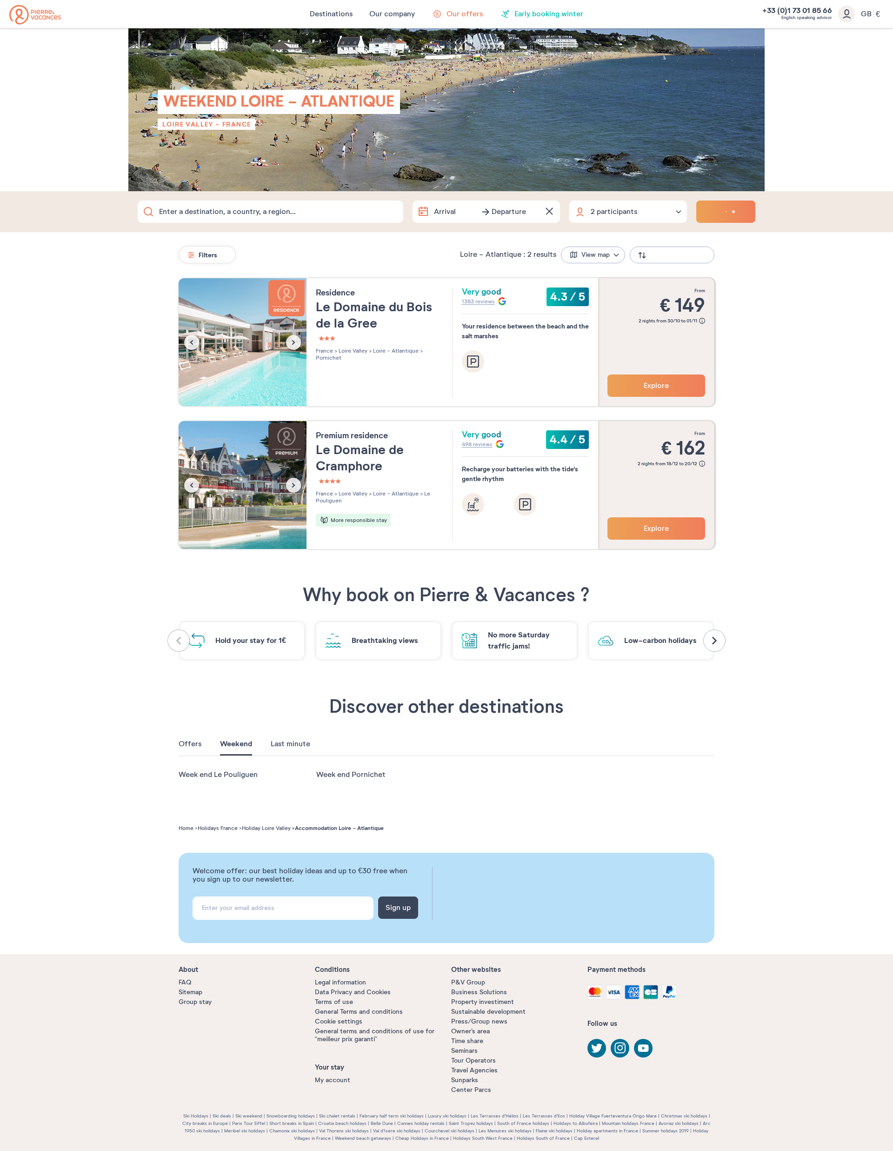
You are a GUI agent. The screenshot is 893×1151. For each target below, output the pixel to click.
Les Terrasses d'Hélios (495, 1116)
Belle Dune (382, 1123)
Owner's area (470, 1031)
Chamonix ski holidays (292, 1131)
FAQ (185, 982)
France (236, 124)
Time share (467, 1041)
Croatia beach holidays (342, 1123)
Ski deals (222, 1116)
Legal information (340, 982)
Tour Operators (473, 1060)
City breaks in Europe (205, 1123)
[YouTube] (643, 1048)
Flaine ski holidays (554, 1131)
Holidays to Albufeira (575, 1123)
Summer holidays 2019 (665, 1131)
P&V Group (468, 982)
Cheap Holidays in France (422, 1138)
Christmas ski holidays (684, 1116)
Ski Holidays (195, 1116)
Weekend (236, 744)
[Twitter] (596, 1048)
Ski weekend (248, 1116)
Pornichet (328, 358)
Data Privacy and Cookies (353, 992)
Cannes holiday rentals (421, 1123)
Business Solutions (479, 992)
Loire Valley (187, 124)
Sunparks (464, 1080)
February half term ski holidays (392, 1116)
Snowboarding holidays (291, 1116)
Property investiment (482, 1002)
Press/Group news (479, 1021)
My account (332, 1080)
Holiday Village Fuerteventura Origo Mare (613, 1116)
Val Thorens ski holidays (344, 1131)
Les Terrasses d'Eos (544, 1116)
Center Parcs (471, 1090)
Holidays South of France (543, 1138)
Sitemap (190, 992)
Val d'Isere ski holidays (396, 1131)
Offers (190, 744)
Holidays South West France (483, 1138)
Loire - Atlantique (395, 351)
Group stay (195, 1002)
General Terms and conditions (359, 1012)
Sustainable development (488, 1012)
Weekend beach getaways (363, 1138)
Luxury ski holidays (447, 1116)
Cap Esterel (586, 1138)
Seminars (464, 1051)
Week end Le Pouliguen (218, 774)
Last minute (290, 744)
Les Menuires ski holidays (505, 1131)
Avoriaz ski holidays (679, 1123)
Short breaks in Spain (291, 1123)
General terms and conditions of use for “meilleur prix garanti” (374, 1035)
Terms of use (334, 1002)
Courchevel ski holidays (449, 1131)
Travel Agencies (474, 1070)
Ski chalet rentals (337, 1116)
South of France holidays (523, 1123)
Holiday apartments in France (607, 1131)
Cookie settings (338, 1021)
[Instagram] (620, 1048)
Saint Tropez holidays (471, 1123)
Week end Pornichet (351, 774)
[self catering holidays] (35, 14)
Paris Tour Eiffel (248, 1123)
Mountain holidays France (628, 1123)
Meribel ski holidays (244, 1131)
